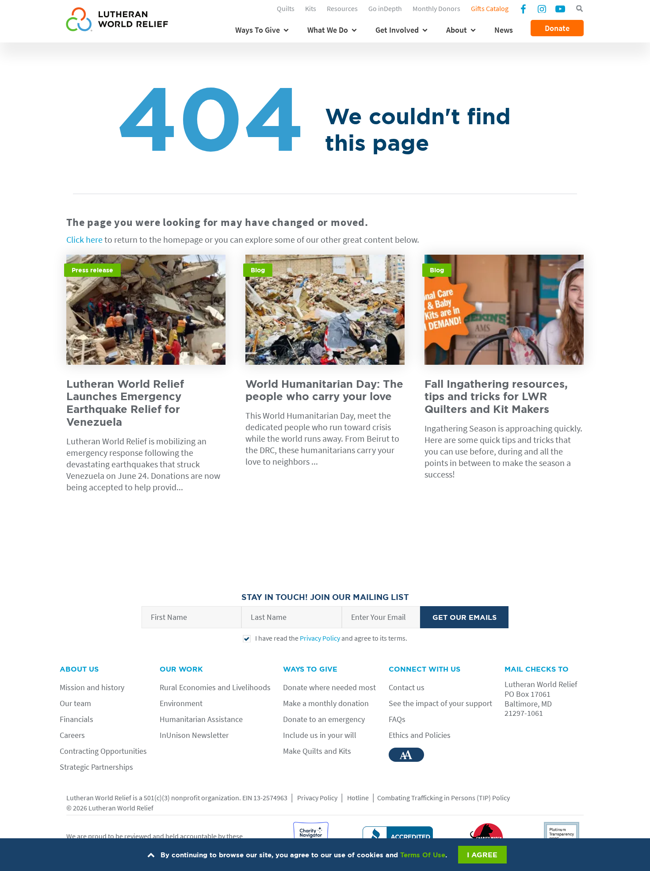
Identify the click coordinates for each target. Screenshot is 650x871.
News (503, 30)
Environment (181, 703)
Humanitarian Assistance (201, 719)
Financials (76, 719)
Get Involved (397, 30)
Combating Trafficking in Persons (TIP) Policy (443, 797)
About (456, 30)
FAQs (397, 719)
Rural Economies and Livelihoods (215, 687)
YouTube (560, 8)
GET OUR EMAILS (464, 617)
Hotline (358, 797)
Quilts (285, 8)
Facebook (523, 9)
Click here (84, 239)
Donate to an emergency (324, 719)
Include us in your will (319, 735)
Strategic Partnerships (96, 767)
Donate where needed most (329, 687)
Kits (310, 8)
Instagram (542, 8)
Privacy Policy (320, 638)
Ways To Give (257, 30)
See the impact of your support (440, 703)
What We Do (327, 30)
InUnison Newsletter (194, 735)
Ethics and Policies (420, 735)
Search (579, 9)
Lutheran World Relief (98, 797)
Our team (75, 703)
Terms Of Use (422, 855)
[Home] (117, 20)
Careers (72, 735)
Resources (342, 8)
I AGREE (482, 855)
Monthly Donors (436, 8)
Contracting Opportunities (103, 751)
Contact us (406, 687)
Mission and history (92, 687)
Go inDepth (385, 8)
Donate (557, 28)
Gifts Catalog (490, 8)
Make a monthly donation (326, 703)
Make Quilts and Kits (317, 751)
